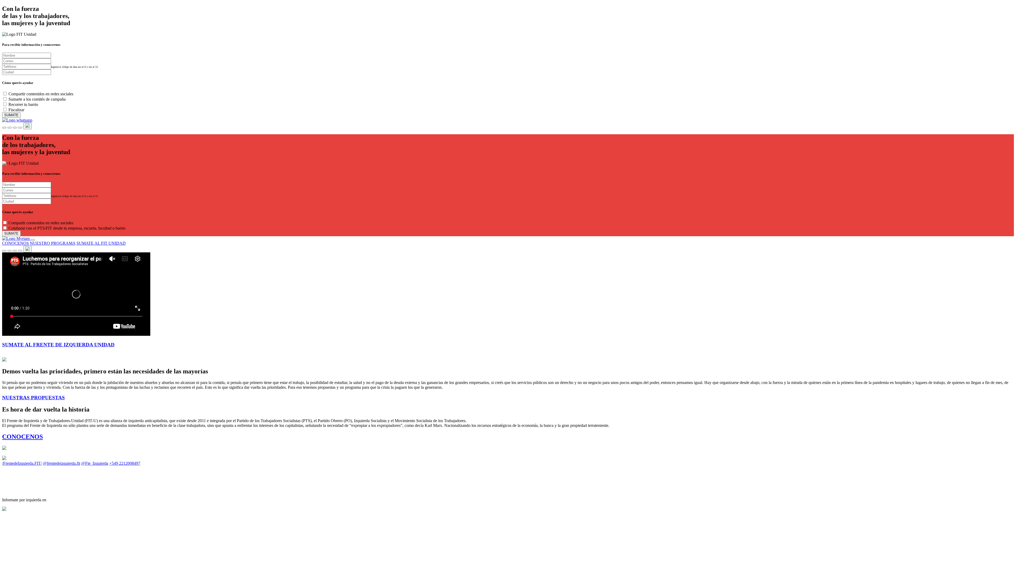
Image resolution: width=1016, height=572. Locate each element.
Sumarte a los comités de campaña (37, 99)
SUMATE (11, 115)
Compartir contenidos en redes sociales (40, 94)
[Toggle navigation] (33, 240)
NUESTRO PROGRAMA (52, 243)
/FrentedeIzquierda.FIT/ (22, 463)
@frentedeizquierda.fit (61, 463)
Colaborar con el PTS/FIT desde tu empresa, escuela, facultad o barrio (66, 228)
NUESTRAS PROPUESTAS (33, 397)
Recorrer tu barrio (23, 104)
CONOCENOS (15, 243)
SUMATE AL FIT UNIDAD (101, 243)
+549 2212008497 (124, 463)
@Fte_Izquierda (94, 463)
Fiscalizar (16, 110)
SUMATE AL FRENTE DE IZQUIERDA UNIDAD (58, 344)
